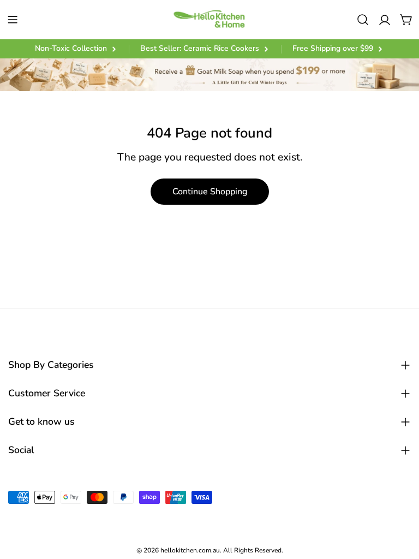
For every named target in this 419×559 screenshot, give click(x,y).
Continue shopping (209, 192)
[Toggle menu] (12, 20)
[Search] (363, 20)
